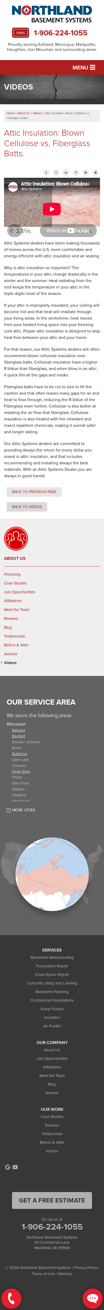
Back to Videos (27, 507)
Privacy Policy (85, 1268)
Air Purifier (52, 1026)
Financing (12, 574)
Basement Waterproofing (52, 957)
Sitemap (65, 1274)
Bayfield (18, 735)
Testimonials (14, 636)
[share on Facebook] (46, 172)
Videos (10, 662)
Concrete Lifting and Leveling (52, 983)
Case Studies (15, 583)
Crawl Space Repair (52, 975)
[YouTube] (15, 1167)
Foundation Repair (52, 966)
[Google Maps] (8, 1167)
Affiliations (13, 600)
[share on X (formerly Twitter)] (56, 172)
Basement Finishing (52, 992)
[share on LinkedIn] (66, 172)
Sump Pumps (52, 1009)
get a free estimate (52, 1200)
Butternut (19, 753)
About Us (15, 558)
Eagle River (21, 771)
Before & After (16, 645)
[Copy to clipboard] (95, 172)
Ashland (18, 729)
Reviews (11, 618)
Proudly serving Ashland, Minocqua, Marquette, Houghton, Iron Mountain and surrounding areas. (52, 47)
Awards (10, 654)
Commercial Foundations (52, 1000)
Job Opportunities (19, 592)
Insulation (52, 1017)
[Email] (85, 172)
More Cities (23, 810)
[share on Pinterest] (76, 172)
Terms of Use (43, 1274)
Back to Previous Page (34, 492)
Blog (8, 627)
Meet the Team (16, 609)
